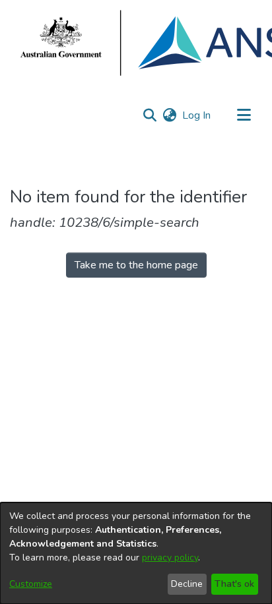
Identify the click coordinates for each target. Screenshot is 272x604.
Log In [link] (197, 115)
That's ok (234, 584)
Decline (187, 584)
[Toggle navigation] (243, 115)
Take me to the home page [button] (136, 265)
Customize (30, 584)
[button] (149, 115)
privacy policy (170, 557)
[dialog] (136, 553)
